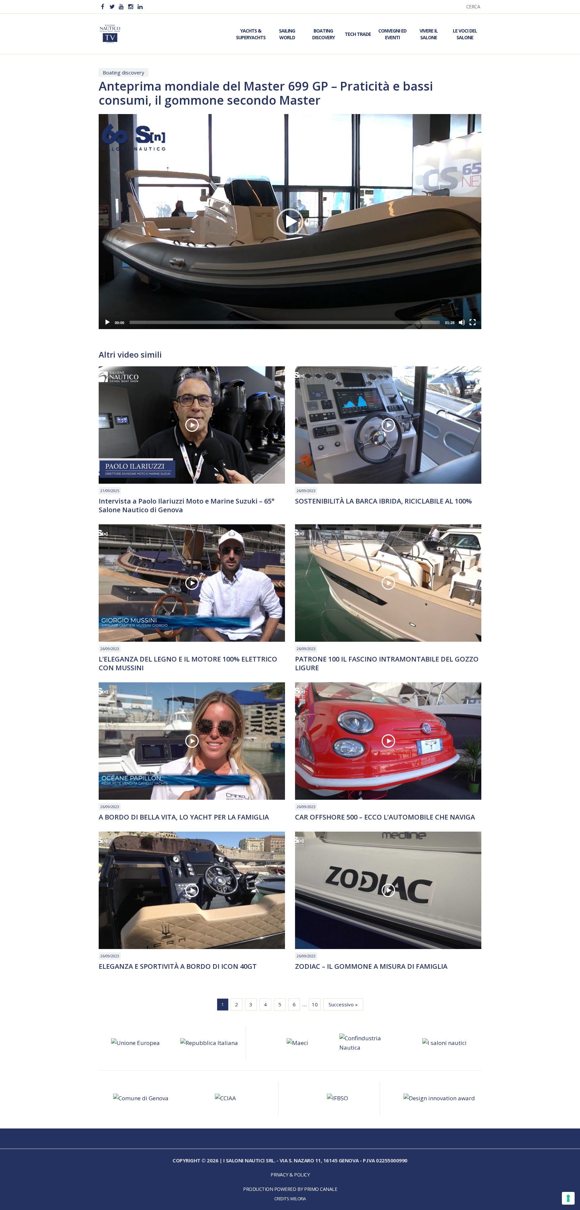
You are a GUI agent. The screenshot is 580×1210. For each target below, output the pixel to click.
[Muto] (461, 322)
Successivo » (343, 1004)
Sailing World (287, 34)
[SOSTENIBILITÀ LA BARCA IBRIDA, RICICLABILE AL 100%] (388, 425)
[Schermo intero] (472, 322)
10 (315, 1004)
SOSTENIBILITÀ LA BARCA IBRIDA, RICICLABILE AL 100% (383, 501)
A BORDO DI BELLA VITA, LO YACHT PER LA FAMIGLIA (184, 817)
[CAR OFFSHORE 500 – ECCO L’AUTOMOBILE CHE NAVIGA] (388, 741)
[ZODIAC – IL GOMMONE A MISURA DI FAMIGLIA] (388, 890)
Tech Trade (358, 34)
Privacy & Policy (290, 1174)
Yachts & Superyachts (250, 34)
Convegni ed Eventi (392, 34)
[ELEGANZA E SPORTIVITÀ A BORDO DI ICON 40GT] (192, 890)
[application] (290, 221)
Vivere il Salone (429, 34)
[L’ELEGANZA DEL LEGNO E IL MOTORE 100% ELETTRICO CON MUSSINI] (192, 583)
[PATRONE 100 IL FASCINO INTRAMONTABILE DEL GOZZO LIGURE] (388, 583)
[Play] (107, 322)
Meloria (298, 1198)
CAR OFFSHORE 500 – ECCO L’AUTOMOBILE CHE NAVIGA (385, 817)
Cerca (473, 6)
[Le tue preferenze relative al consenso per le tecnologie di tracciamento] (568, 1198)
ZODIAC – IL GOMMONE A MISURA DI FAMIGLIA (371, 966)
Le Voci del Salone (465, 34)
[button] (290, 221)
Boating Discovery (323, 34)
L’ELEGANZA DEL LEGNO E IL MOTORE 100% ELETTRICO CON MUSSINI (188, 663)
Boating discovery (123, 72)
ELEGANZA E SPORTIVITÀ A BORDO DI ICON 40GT (178, 966)
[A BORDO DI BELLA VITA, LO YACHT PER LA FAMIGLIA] (192, 741)
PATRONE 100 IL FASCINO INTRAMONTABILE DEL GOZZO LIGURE (387, 663)
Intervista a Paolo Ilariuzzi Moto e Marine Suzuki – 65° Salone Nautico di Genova (187, 505)
